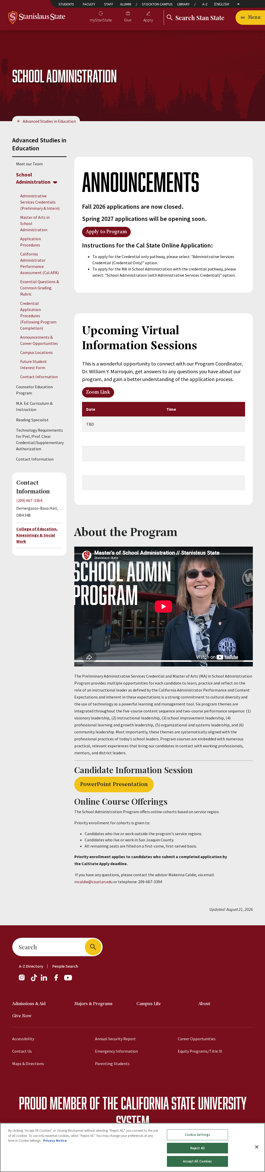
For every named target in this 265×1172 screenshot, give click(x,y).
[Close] (256, 1147)
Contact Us (22, 1051)
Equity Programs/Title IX (200, 1051)
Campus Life (148, 1004)
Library (183, 4)
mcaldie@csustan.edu (93, 881)
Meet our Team (29, 163)
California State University (183, 1102)
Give (127, 19)
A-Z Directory (31, 966)
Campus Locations (36, 352)
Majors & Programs (93, 1004)
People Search (65, 966)
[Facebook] (58, 980)
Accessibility (23, 1038)
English (221, 4)
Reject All (197, 1148)
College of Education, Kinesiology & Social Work (37, 535)
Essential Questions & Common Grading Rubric (39, 288)
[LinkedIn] (44, 980)
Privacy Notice (55, 1140)
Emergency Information (116, 1051)
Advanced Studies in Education (49, 121)
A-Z (205, 4)
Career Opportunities (197, 1038)
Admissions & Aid (29, 1004)
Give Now (22, 1016)
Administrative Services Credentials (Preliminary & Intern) (40, 202)
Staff (108, 4)
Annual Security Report (115, 1038)
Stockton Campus (157, 4)
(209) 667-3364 (29, 500)
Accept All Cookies (197, 1161)
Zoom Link (98, 392)
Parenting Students (112, 1063)
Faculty (89, 4)
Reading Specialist (32, 419)
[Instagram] (24, 980)
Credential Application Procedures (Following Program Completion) (38, 316)
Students (66, 4)
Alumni (125, 4)
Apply (148, 19)
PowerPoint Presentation (114, 784)
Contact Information (39, 376)
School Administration (33, 178)
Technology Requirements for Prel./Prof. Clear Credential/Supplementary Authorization (40, 439)
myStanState (101, 19)
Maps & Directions (28, 1063)
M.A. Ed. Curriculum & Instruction (34, 406)
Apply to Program (106, 232)
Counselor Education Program (34, 389)
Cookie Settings (197, 1134)
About (204, 1004)
